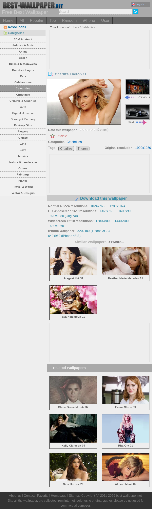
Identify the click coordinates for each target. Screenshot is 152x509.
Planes (23, 180)
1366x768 (106, 211)
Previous (144, 97)
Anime (23, 51)
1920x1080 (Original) (63, 216)
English (139, 4)
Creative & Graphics (23, 100)
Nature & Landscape (23, 162)
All (22, 20)
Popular (36, 20)
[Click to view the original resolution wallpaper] (84, 102)
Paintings (23, 174)
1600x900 (125, 211)
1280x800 (103, 221)
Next (130, 122)
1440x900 (122, 221)
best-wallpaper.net (129, 495)
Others (23, 168)
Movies (23, 156)
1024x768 (97, 206)
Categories (16, 33)
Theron (83, 148)
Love (23, 149)
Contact (29, 495)
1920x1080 (143, 148)
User (105, 20)
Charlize (66, 148)
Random (69, 20)
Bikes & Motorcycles (23, 63)
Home (8, 20)
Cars (23, 76)
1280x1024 (117, 206)
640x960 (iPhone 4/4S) (64, 236)
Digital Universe (23, 113)
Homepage (58, 495)
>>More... (115, 242)
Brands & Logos (23, 70)
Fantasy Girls (23, 125)
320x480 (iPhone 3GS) (93, 231)
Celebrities (23, 88)
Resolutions (17, 27)
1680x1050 (56, 226)
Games (23, 137)
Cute (23, 106)
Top (52, 20)
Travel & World (23, 186)
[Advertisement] (99, 60)
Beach (23, 57)
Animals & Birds (23, 45)
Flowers (23, 131)
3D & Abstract (23, 39)
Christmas (23, 94)
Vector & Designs (23, 193)
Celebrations (23, 82)
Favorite (61, 136)
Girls (23, 143)
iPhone (89, 20)
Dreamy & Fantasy (23, 119)
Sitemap (75, 495)
